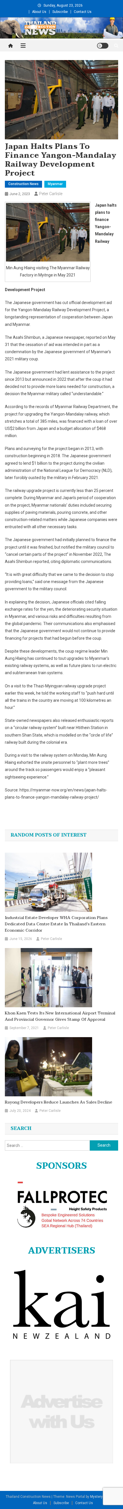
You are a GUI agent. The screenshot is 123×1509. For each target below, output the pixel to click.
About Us (39, 12)
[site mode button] (102, 46)
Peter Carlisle (50, 193)
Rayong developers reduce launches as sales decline (58, 1102)
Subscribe (60, 12)
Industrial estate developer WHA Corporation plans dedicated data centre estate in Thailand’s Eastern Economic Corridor (56, 924)
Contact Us (83, 12)
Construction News (23, 184)
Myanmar (55, 184)
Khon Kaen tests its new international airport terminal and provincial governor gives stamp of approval (60, 1016)
